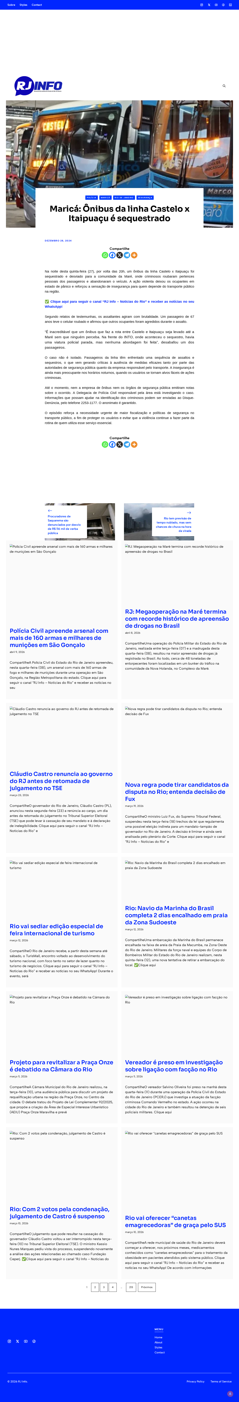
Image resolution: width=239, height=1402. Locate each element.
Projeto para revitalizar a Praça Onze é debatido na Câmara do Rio (61, 1066)
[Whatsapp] (105, 255)
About (158, 1342)
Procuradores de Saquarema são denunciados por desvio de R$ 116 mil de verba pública (64, 525)
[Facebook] (112, 255)
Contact (37, 5)
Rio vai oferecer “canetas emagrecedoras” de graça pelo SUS (175, 1222)
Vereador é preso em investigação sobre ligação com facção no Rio (174, 1066)
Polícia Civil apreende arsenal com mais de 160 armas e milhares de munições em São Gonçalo (59, 638)
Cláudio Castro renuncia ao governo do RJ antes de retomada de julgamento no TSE (61, 781)
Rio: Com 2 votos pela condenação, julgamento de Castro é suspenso (59, 1213)
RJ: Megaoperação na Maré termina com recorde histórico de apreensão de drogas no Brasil (177, 618)
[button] (223, 86)
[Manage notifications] (230, 1394)
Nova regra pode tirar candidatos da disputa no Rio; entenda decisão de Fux (177, 792)
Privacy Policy (195, 1381)
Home (158, 1337)
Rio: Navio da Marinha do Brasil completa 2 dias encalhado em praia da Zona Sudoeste (176, 915)
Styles (23, 5)
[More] (134, 255)
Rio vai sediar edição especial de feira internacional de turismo (56, 930)
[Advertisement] (119, 41)
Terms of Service (221, 1381)
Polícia (91, 197)
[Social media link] (201, 4)
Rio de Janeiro (124, 197)
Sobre (11, 5)
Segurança (145, 197)
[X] (119, 255)
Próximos (147, 1287)
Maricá (105, 197)
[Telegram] (127, 255)
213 (131, 1287)
